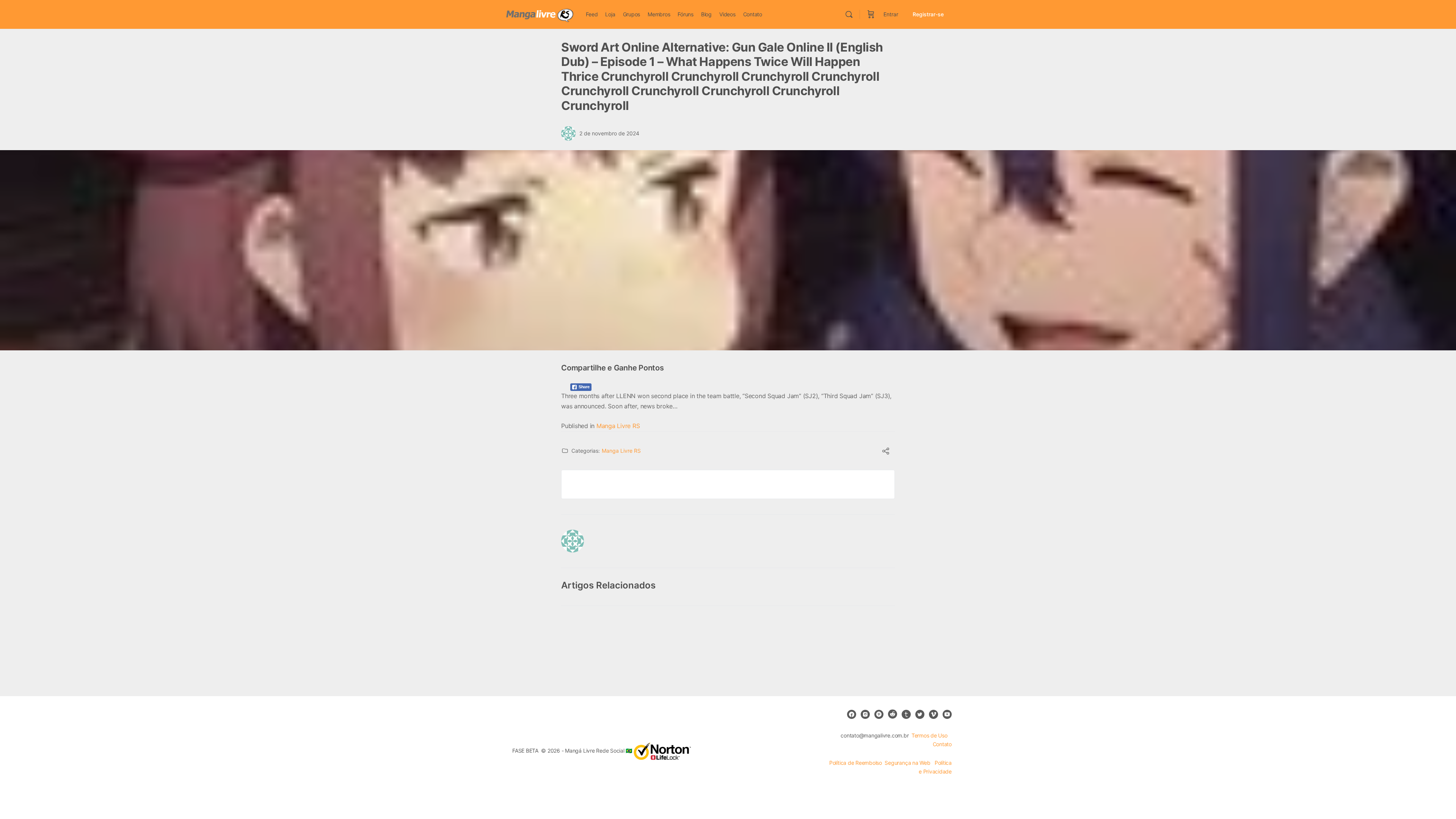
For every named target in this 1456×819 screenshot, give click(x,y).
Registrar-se (928, 14)
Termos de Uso (930, 735)
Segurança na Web (908, 762)
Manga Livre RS (618, 426)
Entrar (890, 14)
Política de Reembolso (855, 762)
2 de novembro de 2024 (609, 133)
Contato (942, 744)
